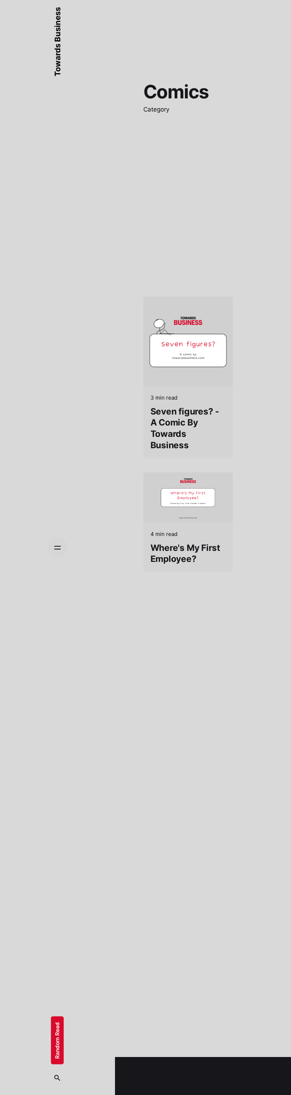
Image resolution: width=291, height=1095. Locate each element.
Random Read (57, 1040)
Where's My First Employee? (185, 553)
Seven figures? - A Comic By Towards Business (184, 428)
